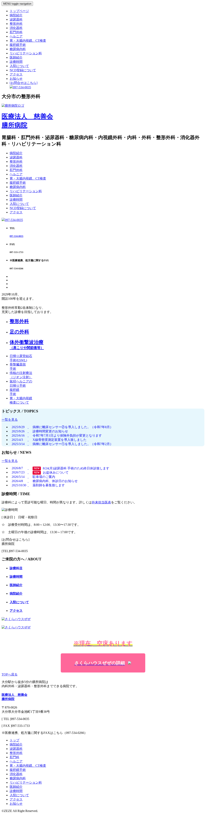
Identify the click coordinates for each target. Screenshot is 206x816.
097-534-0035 (14, 220)
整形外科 (16, 23)
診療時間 (16, 61)
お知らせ (16, 78)
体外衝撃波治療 (27, 345)
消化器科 (16, 28)
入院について (19, 66)
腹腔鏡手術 (18, 44)
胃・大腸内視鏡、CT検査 (28, 40)
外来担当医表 (101, 502)
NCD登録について (23, 70)
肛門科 (14, 757)
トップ (14, 740)
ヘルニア (16, 36)
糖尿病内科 (18, 49)
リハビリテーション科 (26, 53)
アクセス (16, 74)
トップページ (19, 11)
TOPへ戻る (10, 674)
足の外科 (19, 331)
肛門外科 (16, 32)
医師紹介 (16, 57)
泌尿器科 (16, 19)
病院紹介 (16, 15)
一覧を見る (10, 419)
